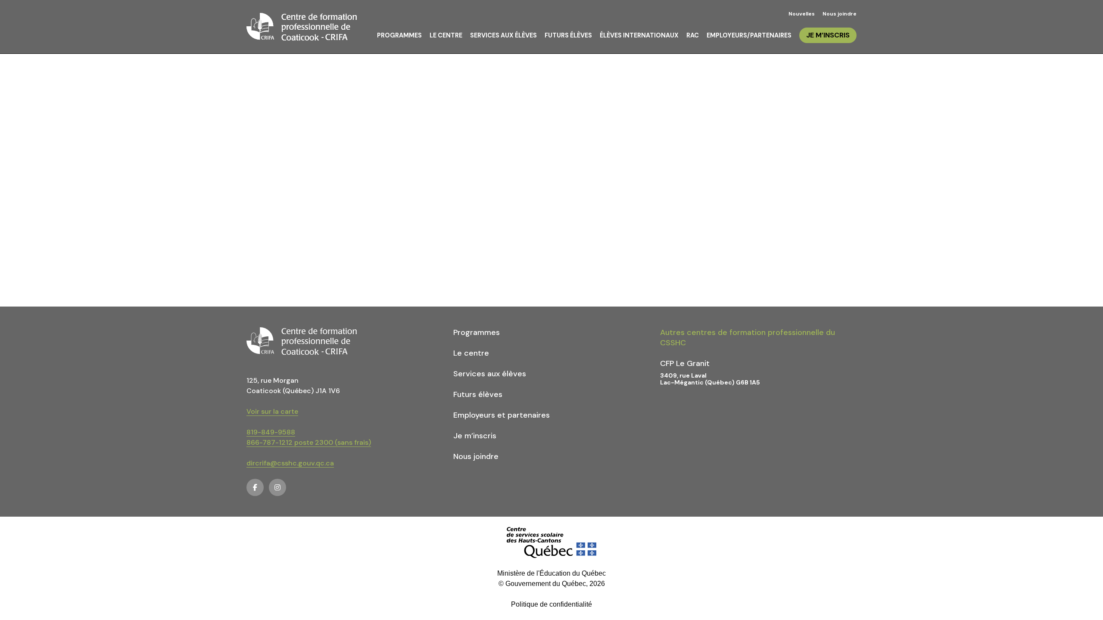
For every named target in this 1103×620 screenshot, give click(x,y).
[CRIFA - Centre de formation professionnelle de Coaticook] (301, 26)
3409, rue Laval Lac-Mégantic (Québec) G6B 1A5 (710, 379)
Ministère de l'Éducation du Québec (551, 573)
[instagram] (277, 487)
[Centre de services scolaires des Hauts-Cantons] (551, 542)
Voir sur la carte (272, 411)
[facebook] (255, 487)
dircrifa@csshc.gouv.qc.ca (290, 463)
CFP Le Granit (685, 363)
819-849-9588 (270, 432)
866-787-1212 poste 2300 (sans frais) (308, 442)
